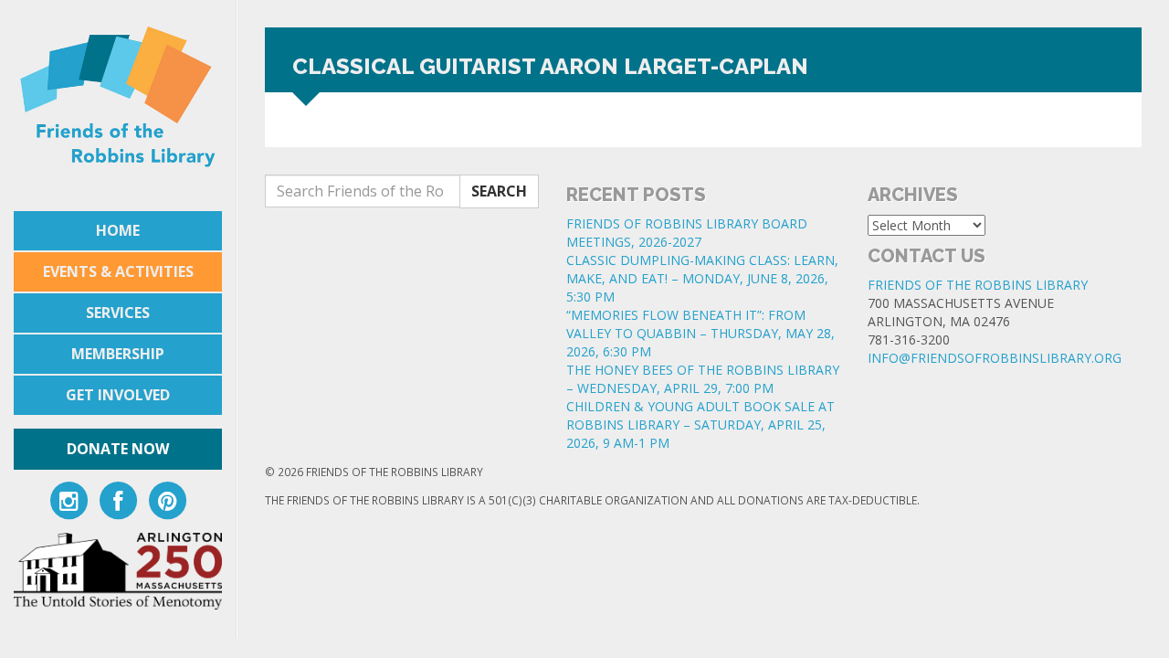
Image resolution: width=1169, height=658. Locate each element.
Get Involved (118, 395)
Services (118, 312)
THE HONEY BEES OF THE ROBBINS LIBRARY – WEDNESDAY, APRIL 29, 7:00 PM (702, 379)
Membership (117, 354)
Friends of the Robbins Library (978, 284)
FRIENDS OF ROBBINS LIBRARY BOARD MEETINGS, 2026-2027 (686, 232)
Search (499, 191)
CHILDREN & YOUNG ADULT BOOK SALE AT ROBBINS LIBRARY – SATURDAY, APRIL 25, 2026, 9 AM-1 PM (700, 424)
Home (118, 230)
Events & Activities (118, 271)
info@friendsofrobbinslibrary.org (995, 357)
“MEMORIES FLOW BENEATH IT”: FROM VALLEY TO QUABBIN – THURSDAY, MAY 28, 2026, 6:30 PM (700, 333)
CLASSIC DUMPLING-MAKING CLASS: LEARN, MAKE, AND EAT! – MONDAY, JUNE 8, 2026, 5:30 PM (702, 278)
